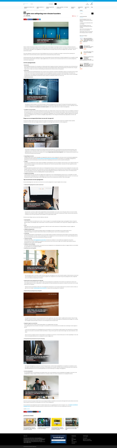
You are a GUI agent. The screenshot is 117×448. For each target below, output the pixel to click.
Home (25, 10)
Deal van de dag (87, 8)
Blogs (92, 7)
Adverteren (73, 443)
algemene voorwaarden (87, 439)
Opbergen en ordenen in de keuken (29, 8)
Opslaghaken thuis (80, 8)
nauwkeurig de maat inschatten (40, 288)
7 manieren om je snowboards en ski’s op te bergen (44, 428)
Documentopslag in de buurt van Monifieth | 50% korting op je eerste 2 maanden (58, 428)
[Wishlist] (87, 3)
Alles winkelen (74, 439)
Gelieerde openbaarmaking (87, 440)
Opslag (27, 10)
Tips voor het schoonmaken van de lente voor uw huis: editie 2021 (71, 428)
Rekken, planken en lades (40, 8)
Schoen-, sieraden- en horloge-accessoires (62, 8)
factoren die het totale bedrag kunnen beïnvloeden (47, 158)
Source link (28, 408)
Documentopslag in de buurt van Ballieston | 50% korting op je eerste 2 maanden (30, 428)
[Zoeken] (56, 4)
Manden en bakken (73, 8)
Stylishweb (28, 15)
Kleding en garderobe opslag (50, 8)
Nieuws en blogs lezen (90, 0)
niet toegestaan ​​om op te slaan (40, 239)
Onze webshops (74, 441)
